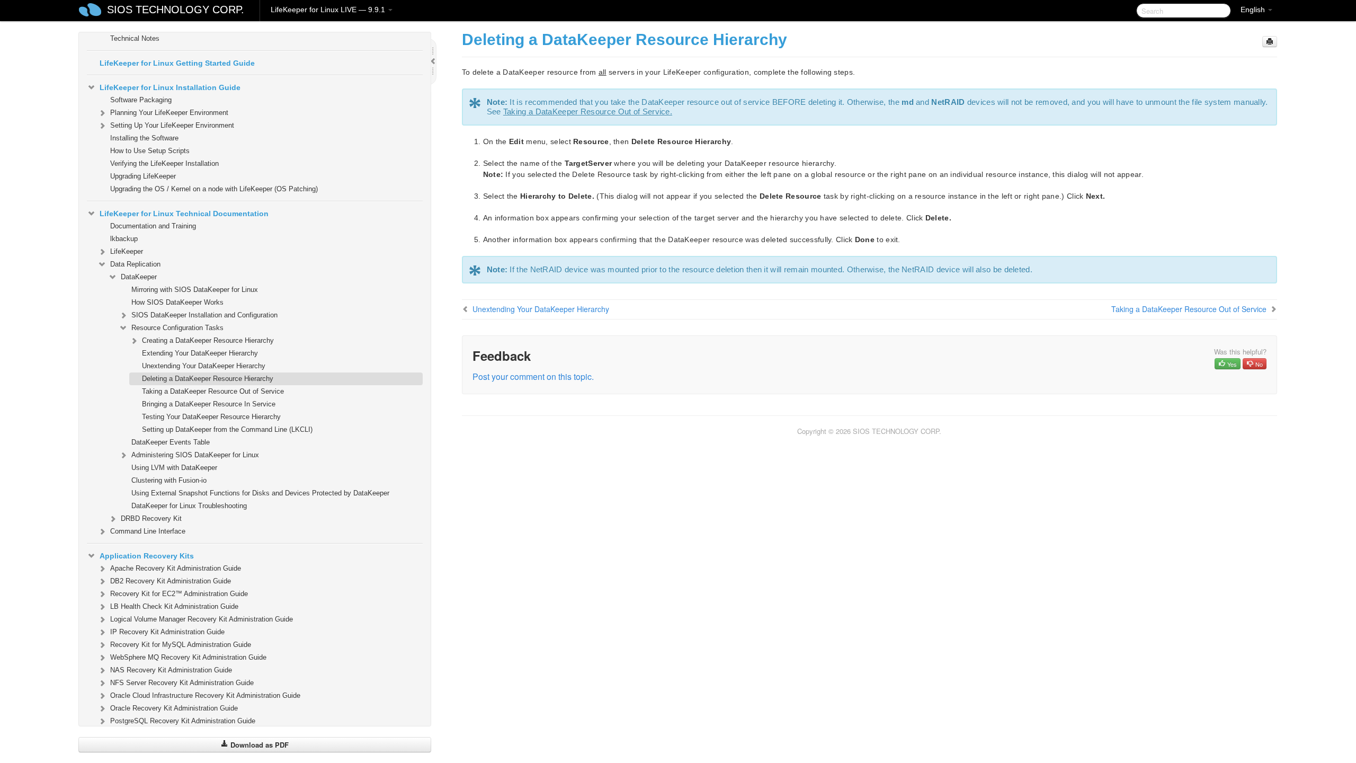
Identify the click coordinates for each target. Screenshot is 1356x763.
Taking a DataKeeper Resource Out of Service (213, 391)
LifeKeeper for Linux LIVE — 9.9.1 (329, 9)
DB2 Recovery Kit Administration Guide (170, 581)
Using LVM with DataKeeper (174, 468)
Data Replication (135, 264)
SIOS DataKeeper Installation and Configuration (204, 315)
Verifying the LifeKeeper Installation (164, 163)
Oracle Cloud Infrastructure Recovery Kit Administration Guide (205, 695)
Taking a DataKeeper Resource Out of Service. (587, 111)
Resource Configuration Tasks (177, 328)
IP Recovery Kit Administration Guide (167, 632)
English (1254, 9)
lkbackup (124, 239)
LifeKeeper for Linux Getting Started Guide (177, 63)
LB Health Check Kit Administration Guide (174, 606)
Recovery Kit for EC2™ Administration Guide (179, 594)
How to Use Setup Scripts (150, 151)
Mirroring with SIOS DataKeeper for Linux (194, 290)
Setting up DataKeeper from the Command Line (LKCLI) (227, 429)
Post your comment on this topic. (533, 376)
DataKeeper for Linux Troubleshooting (189, 506)
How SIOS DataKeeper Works (177, 302)
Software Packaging (141, 100)
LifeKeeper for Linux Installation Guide (170, 87)
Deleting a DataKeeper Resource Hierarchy (207, 379)
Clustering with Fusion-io (169, 480)
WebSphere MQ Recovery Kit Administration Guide (188, 657)
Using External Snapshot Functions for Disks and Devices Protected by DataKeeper (260, 493)
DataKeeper (139, 277)
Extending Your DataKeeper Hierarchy (200, 353)
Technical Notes (134, 38)
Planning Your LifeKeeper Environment (169, 113)
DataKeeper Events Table (170, 442)
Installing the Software (144, 138)
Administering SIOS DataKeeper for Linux (195, 455)
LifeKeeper (126, 251)
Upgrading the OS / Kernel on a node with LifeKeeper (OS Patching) (214, 189)
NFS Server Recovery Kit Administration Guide (182, 683)
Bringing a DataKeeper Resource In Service (208, 404)
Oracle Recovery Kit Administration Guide (174, 708)
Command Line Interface (147, 531)
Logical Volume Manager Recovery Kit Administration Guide (201, 619)
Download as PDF (258, 745)
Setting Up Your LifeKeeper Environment (172, 125)
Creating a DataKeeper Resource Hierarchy (208, 340)
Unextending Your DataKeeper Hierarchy (203, 366)
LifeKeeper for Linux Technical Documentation (184, 213)
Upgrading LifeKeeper (143, 176)
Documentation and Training (153, 226)
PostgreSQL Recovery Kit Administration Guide (182, 721)
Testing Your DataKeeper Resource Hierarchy (211, 417)
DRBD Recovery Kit (151, 518)
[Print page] (1269, 41)
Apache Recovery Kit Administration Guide (175, 568)
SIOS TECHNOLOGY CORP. (175, 9)
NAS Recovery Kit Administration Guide (171, 670)
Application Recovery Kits (147, 556)
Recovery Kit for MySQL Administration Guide (180, 645)
